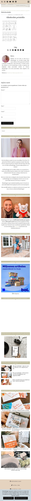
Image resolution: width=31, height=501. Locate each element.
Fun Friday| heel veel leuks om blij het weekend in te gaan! (17, 10)
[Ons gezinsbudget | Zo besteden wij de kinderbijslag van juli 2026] (15, 419)
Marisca (10, 14)
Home (2, 10)
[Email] (23, 50)
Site (2, 117)
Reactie (3, 90)
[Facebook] (13, 2)
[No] (29, 495)
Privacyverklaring (21, 498)
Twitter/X (11, 72)
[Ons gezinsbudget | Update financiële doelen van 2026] (15, 439)
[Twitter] (2, 2)
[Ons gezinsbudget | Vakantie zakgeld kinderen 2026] (15, 401)
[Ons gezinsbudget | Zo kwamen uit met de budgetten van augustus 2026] (6, 375)
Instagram (16, 72)
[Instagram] (4, 2)
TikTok (16, 485)
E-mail (3, 111)
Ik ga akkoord (8, 498)
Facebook (21, 72)
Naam (2, 106)
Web (8, 72)
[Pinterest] (7, 2)
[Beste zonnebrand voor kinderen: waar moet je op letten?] (6, 382)
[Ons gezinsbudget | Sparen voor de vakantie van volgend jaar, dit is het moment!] (6, 368)
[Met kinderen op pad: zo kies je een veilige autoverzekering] (15, 459)
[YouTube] (10, 2)
